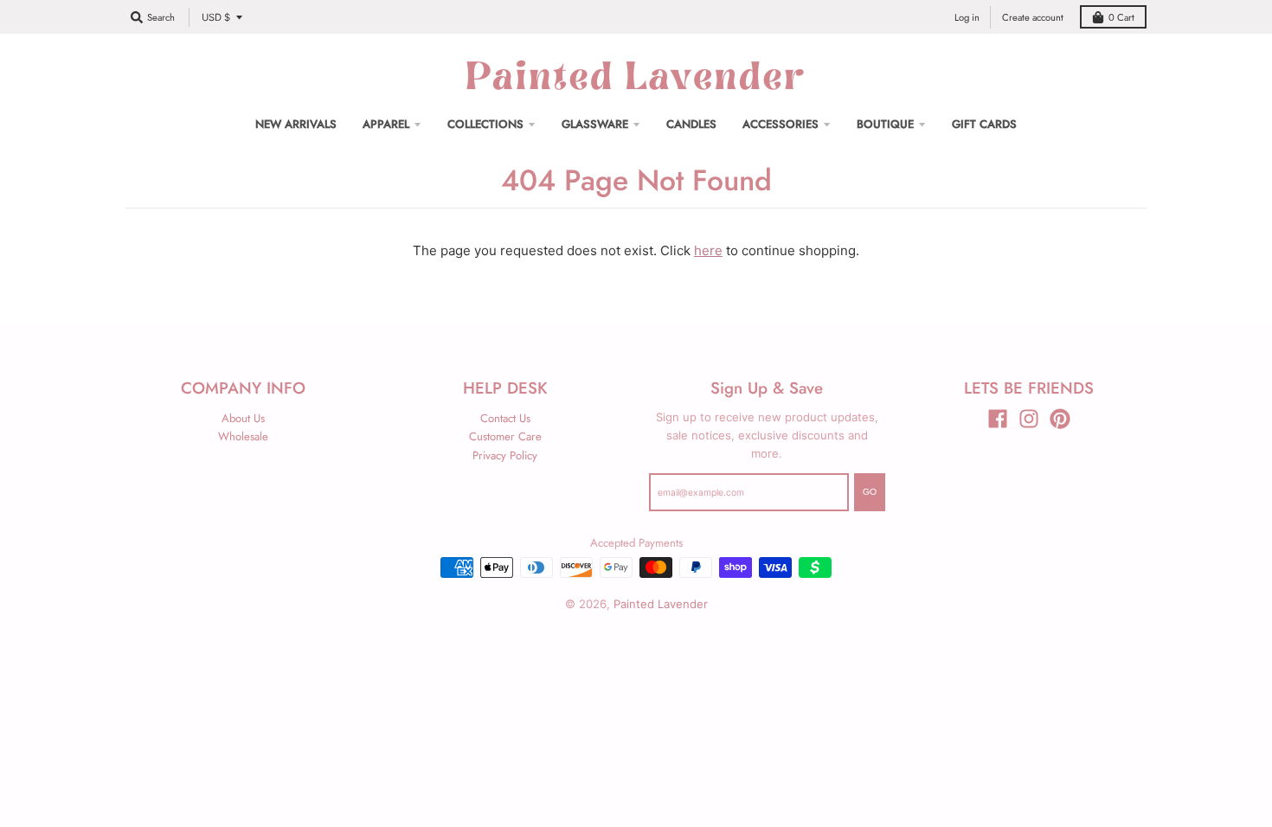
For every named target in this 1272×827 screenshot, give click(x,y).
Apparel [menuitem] (386, 124)
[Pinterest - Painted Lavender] (1060, 418)
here (708, 250)
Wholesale (243, 436)
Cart (1121, 17)
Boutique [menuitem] (885, 124)
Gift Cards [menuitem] (984, 124)
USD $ (216, 17)
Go (870, 491)
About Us (243, 418)
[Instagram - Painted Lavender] (1028, 418)
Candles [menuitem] (691, 124)
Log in (967, 17)
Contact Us (505, 418)
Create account (1032, 17)
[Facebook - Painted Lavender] (997, 418)
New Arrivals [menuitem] (296, 124)
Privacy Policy (504, 455)
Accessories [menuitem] (780, 124)
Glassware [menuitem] (595, 124)
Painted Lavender (661, 604)
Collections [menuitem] (485, 124)
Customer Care (505, 436)
